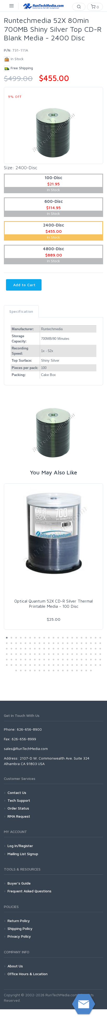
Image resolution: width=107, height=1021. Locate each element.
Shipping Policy (20, 928)
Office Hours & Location (28, 974)
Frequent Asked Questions (29, 891)
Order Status (18, 808)
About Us (15, 966)
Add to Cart (24, 285)
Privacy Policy (19, 936)
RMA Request (19, 816)
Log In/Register (20, 845)
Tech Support (19, 800)
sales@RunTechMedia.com (26, 748)
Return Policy (19, 920)
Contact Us (17, 792)
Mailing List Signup (23, 853)
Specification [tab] (21, 311)
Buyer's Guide (19, 883)
